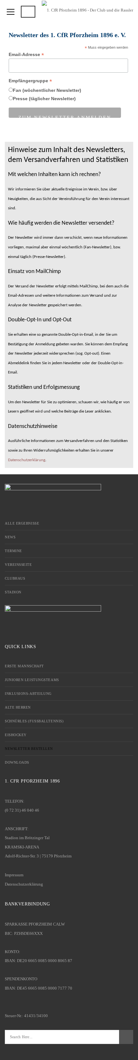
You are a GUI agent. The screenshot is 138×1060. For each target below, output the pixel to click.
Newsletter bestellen (29, 749)
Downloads (17, 762)
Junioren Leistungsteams (32, 680)
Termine (13, 551)
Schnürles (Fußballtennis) (34, 721)
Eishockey (16, 735)
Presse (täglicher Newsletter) (44, 98)
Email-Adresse (26, 55)
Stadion (13, 592)
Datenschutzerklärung (26, 460)
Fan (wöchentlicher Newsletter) (47, 90)
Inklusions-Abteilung (28, 693)
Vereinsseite (18, 564)
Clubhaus (15, 578)
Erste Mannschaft (24, 666)
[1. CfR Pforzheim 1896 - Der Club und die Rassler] (87, 9)
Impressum (14, 874)
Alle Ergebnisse (22, 523)
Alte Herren (18, 707)
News (10, 537)
